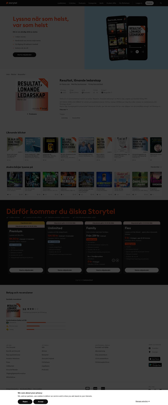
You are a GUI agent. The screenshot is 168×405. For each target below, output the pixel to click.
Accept (40, 401)
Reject (25, 401)
